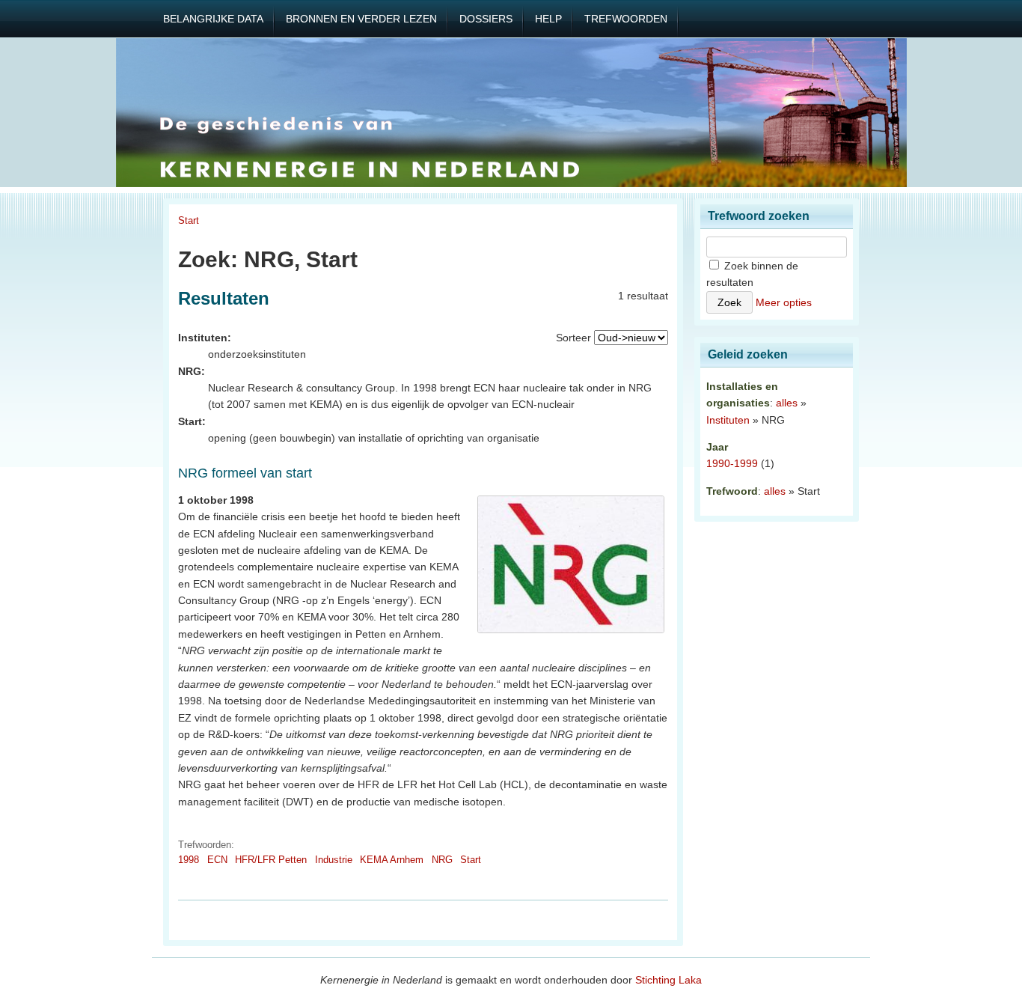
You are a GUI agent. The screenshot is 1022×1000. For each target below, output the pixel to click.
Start (188, 220)
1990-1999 (732, 463)
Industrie (333, 859)
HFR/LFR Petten (271, 859)
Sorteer (573, 338)
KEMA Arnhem (391, 859)
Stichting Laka (668, 980)
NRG (442, 859)
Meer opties (784, 302)
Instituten (728, 420)
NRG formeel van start (245, 473)
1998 (188, 859)
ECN (217, 859)
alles (787, 403)
